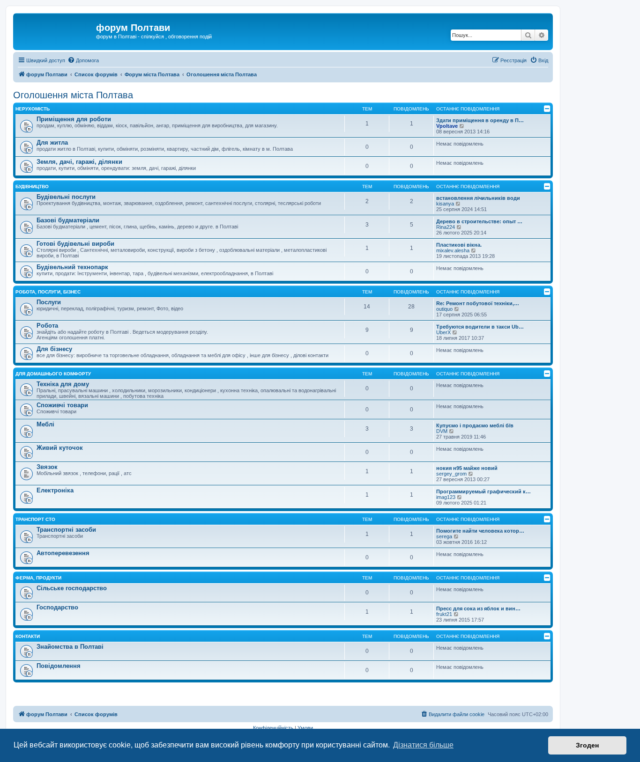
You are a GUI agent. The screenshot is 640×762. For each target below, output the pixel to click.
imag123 (445, 497)
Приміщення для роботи (74, 119)
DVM (441, 431)
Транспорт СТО (35, 519)
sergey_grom (451, 473)
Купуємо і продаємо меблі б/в (474, 425)
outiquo (444, 309)
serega (444, 536)
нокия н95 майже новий (467, 468)
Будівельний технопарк (72, 267)
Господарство (57, 607)
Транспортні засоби (66, 529)
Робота (47, 325)
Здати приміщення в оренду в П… (480, 120)
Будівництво (32, 186)
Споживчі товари (62, 405)
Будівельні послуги (66, 196)
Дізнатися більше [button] (423, 745)
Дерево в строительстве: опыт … (479, 221)
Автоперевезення (63, 553)
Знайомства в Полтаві (70, 646)
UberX (443, 332)
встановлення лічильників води (478, 198)
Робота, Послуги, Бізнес (48, 291)
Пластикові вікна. (459, 245)
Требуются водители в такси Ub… (480, 327)
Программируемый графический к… (483, 491)
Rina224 (445, 227)
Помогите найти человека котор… (480, 531)
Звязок (47, 466)
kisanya (445, 203)
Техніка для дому (63, 384)
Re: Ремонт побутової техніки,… (477, 303)
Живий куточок (60, 447)
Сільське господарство (72, 588)
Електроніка (55, 490)
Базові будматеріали (68, 220)
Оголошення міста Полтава (73, 95)
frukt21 (444, 614)
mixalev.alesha (452, 250)
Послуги (49, 302)
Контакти (27, 636)
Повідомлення (59, 665)
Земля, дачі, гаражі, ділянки (79, 161)
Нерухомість (32, 108)
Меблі (45, 424)
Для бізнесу (54, 348)
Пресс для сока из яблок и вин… (478, 608)
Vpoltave (447, 126)
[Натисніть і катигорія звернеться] (547, 108)
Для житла (52, 142)
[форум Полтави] (55, 30)
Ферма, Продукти (38, 577)
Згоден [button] (587, 745)
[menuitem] (83, 60)
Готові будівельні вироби (75, 243)
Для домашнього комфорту (53, 373)
